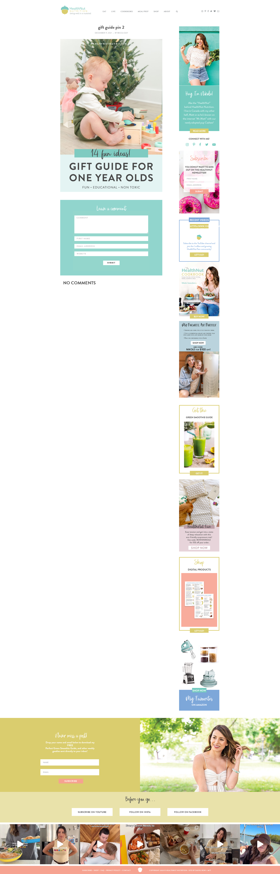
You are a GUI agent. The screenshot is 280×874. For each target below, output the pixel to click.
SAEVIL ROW (200, 870)
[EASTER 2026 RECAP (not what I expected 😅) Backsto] (180, 844)
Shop (156, 11)
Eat (104, 11)
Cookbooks (127, 11)
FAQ (102, 870)
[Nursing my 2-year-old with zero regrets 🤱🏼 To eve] (100, 844)
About (167, 11)
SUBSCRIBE (70, 781)
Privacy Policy (113, 870)
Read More (199, 131)
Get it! (199, 473)
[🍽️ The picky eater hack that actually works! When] (140, 844)
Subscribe (87, 870)
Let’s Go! (199, 254)
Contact (126, 870)
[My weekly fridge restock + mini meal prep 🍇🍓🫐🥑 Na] (60, 844)
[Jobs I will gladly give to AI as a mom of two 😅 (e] (220, 844)
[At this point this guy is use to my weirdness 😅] (260, 844)
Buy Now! (199, 316)
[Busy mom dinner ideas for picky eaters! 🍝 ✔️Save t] (20, 844)
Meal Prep (143, 11)
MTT (209, 870)
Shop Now (199, 690)
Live (113, 11)
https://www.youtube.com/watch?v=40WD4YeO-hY (199, 226)
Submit (199, 191)
